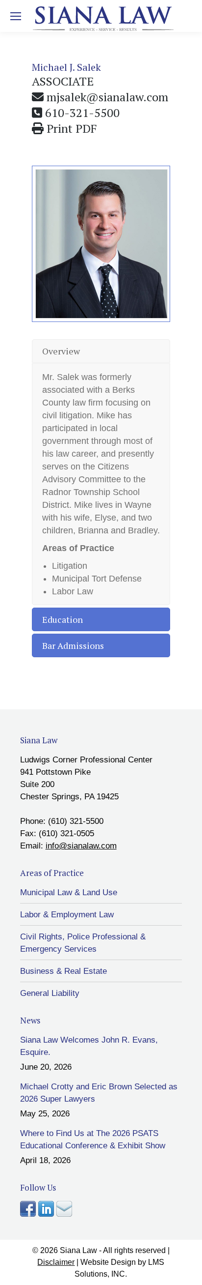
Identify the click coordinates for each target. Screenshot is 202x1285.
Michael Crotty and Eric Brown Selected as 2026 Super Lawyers (98, 1093)
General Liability (49, 993)
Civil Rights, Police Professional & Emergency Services (83, 943)
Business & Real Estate (63, 971)
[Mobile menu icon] (16, 16)
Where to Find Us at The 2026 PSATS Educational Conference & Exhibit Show (92, 1139)
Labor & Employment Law (67, 914)
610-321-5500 (82, 112)
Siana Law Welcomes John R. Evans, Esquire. (89, 1046)
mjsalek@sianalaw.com (107, 97)
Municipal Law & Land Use (68, 892)
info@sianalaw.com (81, 845)
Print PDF (72, 128)
